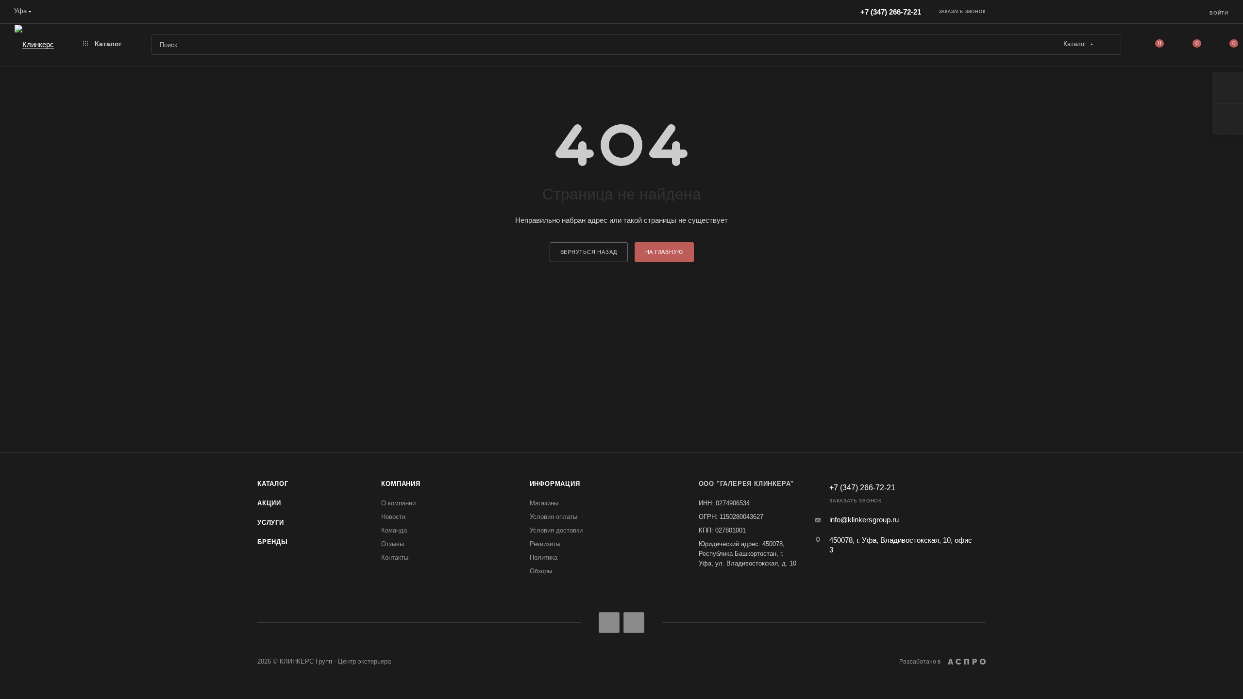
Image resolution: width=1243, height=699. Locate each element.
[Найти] (1109, 44)
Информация (555, 483)
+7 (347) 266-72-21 (890, 12)
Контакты (394, 557)
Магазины (544, 503)
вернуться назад (588, 252)
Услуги (270, 522)
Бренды (272, 542)
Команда (394, 530)
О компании (398, 503)
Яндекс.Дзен (633, 622)
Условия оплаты (553, 516)
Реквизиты (545, 544)
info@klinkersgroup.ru (864, 520)
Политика (543, 557)
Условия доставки (556, 530)
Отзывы (392, 544)
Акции (269, 503)
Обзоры (541, 571)
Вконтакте (609, 622)
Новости (393, 516)
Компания (400, 483)
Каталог (272, 483)
